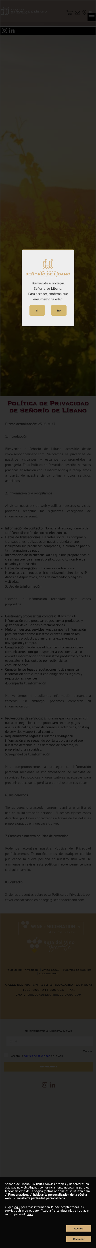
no (59, 310)
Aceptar (78, 1228)
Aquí (17, 1207)
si (37, 310)
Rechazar (78, 1239)
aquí (30, 1214)
